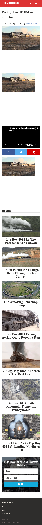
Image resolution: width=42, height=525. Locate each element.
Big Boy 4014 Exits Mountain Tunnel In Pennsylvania (21, 406)
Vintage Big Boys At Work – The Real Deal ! (21, 372)
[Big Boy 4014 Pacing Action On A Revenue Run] (21, 320)
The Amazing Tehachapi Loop (21, 303)
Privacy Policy (15, 522)
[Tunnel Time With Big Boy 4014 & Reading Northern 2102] (21, 427)
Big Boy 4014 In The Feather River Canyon (21, 241)
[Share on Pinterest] (33, 152)
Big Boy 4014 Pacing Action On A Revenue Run (21, 335)
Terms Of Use (6, 522)
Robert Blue (31, 23)
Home (3, 507)
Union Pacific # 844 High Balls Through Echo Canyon (21, 273)
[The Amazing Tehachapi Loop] (21, 290)
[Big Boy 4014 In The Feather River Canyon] (21, 226)
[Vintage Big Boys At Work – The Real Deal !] (21, 355)
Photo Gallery (6, 513)
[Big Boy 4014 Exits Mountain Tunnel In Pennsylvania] (21, 389)
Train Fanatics (11, 3)
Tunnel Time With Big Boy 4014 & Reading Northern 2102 (21, 446)
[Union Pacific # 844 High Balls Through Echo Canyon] (21, 257)
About (3, 510)
